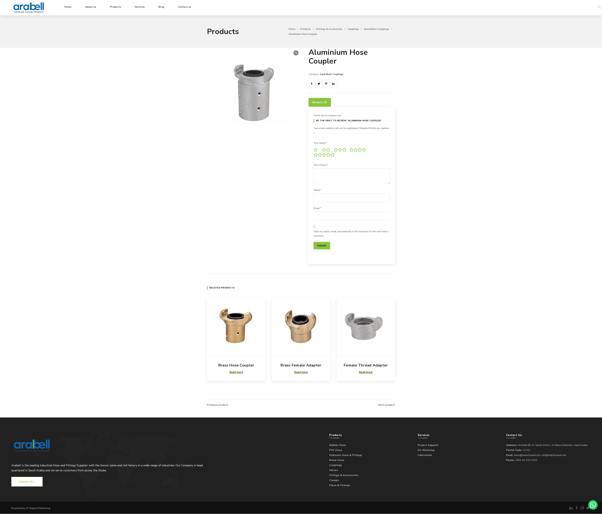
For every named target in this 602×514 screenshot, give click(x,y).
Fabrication (425, 455)
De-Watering (426, 450)
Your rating (320, 143)
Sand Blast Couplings (376, 29)
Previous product (217, 405)
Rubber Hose (337, 445)
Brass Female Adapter (300, 365)
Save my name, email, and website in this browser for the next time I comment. (351, 234)
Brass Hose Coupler (236, 365)
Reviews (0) (319, 102)
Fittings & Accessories (329, 29)
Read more (236, 372)
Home (291, 29)
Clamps (334, 480)
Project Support (428, 445)
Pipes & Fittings (339, 485)
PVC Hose (335, 450)
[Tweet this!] (319, 84)
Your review (321, 165)
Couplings (353, 29)
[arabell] (28, 7)
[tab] (320, 102)
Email (317, 208)
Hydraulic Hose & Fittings (345, 455)
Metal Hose (336, 460)
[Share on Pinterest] (326, 84)
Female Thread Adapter (366, 365)
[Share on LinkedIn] (333, 84)
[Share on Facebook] (312, 84)
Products (305, 29)
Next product (386, 405)
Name (318, 190)
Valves (333, 470)
